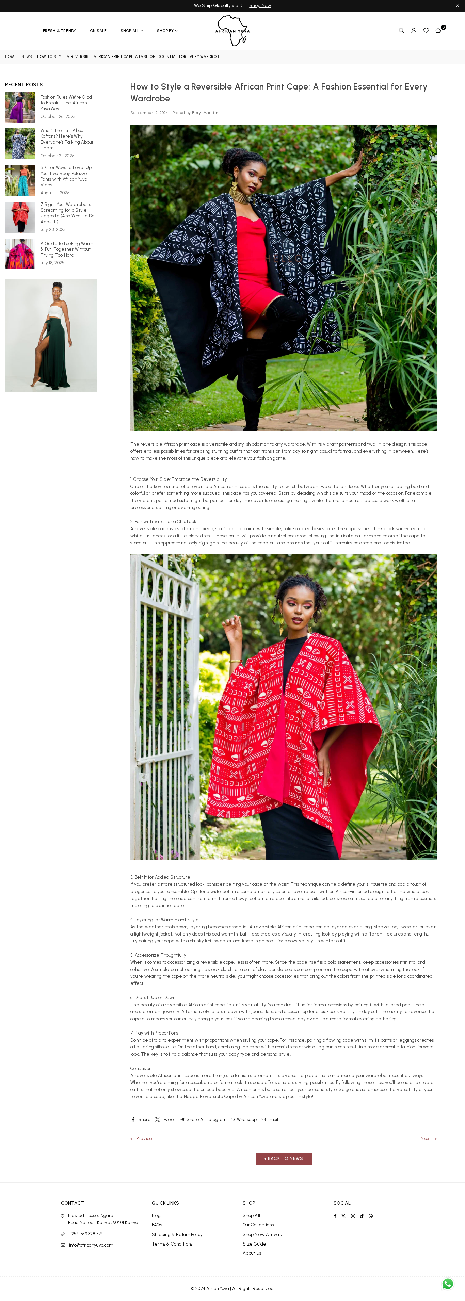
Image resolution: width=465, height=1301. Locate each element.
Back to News (285, 1158)
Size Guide (255, 1244)
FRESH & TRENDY (59, 30)
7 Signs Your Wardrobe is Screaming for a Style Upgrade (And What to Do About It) (67, 213)
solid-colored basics (304, 528)
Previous (144, 1138)
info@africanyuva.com (91, 1245)
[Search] (402, 31)
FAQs (157, 1224)
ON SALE (98, 30)
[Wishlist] (426, 31)
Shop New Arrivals (262, 1234)
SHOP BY (165, 30)
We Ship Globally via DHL (232, 6)
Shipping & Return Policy (177, 1234)
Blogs (157, 1215)
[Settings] (414, 31)
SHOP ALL (130, 30)
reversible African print (164, 444)
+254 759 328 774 (86, 1233)
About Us (252, 1253)
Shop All (251, 1215)
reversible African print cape (221, 486)
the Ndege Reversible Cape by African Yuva (222, 1096)
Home (10, 56)
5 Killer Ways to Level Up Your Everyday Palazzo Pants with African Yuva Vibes (66, 176)
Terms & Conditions (172, 1244)
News (26, 56)
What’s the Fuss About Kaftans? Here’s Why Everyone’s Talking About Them (67, 139)
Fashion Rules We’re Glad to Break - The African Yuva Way (66, 103)
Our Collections (258, 1224)
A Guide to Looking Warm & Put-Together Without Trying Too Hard (67, 249)
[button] (438, 31)
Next (426, 1138)
